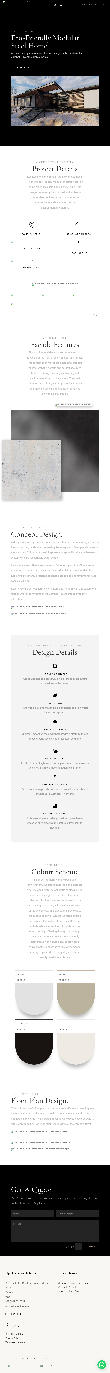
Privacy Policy (12, 1338)
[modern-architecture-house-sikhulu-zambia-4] (24, 302)
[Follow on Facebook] (49, 5)
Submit (93, 1246)
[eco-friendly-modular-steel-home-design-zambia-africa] (24, 293)
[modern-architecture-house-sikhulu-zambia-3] (86, 293)
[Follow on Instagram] (55, 5)
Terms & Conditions (15, 1342)
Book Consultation (94, 4)
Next (95, 315)
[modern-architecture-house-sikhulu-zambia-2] (55, 293)
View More (23, 67)
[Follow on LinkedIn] (60, 5)
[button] (101, 1364)
